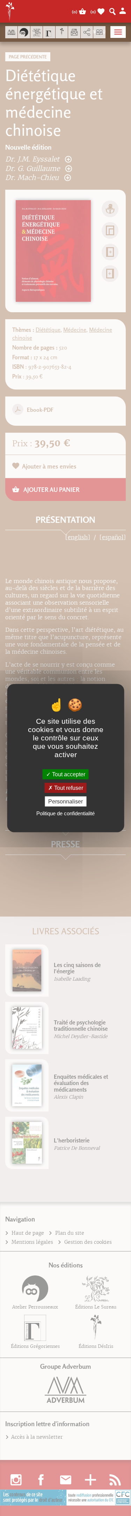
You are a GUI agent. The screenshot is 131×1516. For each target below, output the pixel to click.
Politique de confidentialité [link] (65, 813)
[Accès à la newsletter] (74, 32)
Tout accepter (68, 774)
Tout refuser (68, 788)
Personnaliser (65, 801)
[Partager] (87, 32)
